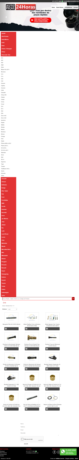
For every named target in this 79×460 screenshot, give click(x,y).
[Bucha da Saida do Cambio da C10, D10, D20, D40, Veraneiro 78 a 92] (52, 378)
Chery (3, 52)
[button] (6, 16)
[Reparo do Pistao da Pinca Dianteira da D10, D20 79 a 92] (52, 398)
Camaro (3, 83)
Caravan (3, 88)
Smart (3, 271)
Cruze (2, 104)
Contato (76, 7)
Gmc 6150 (3, 118)
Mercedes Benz (6, 249)
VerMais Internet (60, 458)
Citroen (4, 182)
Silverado (3, 152)
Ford (3, 197)
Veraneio (3, 173)
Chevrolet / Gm (6, 55)
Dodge (3, 188)
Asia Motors (5, 39)
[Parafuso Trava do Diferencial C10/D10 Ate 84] (52, 337)
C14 (2, 76)
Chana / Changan (7, 49)
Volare (3, 289)
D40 (2, 113)
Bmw (3, 45)
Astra (2, 67)
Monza (2, 134)
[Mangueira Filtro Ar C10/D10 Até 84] (11, 317)
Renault (4, 268)
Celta (2, 90)
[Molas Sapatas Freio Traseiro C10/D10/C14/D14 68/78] (52, 317)
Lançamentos (68, 7)
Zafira (2, 175)
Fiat (3, 194)
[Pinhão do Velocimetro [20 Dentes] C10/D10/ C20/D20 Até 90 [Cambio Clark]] (32, 357)
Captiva (3, 85)
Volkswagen (5, 292)
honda (3, 206)
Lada (3, 231)
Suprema (3, 161)
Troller (3, 286)
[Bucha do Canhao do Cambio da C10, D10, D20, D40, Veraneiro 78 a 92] (11, 398)
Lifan (3, 240)
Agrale (3, 33)
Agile (2, 65)
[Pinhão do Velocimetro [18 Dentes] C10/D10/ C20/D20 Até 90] (11, 357)
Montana (3, 131)
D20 (2, 111)
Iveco (3, 215)
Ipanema (3, 120)
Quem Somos (59, 7)
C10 (2, 74)
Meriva (2, 129)
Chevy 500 (3, 95)
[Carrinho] (77, 10)
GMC (3, 203)
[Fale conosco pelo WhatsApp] (68, 451)
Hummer (4, 209)
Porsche (4, 265)
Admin (76, 458)
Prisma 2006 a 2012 (6, 143)
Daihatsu (4, 185)
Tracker (3, 166)
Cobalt (2, 99)
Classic (3, 97)
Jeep (3, 222)
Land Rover (5, 234)
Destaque (2, 451)
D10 (2, 106)
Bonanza (3, 72)
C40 (2, 81)
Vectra (2, 171)
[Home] (20, 7)
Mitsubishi (5, 255)
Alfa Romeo (5, 36)
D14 (2, 108)
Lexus (3, 237)
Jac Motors (5, 218)
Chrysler (4, 178)
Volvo (3, 295)
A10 (2, 58)
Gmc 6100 (3, 115)
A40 (2, 62)
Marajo (3, 127)
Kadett (2, 122)
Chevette (3, 92)
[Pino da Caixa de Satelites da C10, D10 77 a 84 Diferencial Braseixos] (32, 398)
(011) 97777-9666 (56, 1)
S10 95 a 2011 (4, 150)
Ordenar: (4, 309)
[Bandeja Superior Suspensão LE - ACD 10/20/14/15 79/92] (52, 357)
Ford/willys (5, 200)
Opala (2, 141)
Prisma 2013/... (5, 145)
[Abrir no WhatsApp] (62, 1)
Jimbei (3, 225)
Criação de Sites (69, 458)
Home (53, 7)
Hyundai (4, 212)
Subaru (4, 277)
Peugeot (4, 262)
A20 (2, 60)
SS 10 (2, 159)
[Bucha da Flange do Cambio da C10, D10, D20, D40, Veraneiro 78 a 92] (32, 378)
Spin (2, 157)
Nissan (4, 258)
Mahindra (4, 243)
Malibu (2, 125)
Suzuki (4, 280)
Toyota (4, 283)
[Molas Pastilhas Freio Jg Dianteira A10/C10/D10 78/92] (32, 317)
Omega (3, 136)
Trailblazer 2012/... (5, 168)
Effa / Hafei (5, 191)
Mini (3, 252)
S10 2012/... (4, 148)
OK (73, 298)
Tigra (2, 164)
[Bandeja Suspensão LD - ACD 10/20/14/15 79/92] (11, 378)
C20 (2, 78)
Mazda (3, 246)
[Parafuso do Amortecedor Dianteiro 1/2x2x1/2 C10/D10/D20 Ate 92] (11, 337)
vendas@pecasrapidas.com (71, 1)
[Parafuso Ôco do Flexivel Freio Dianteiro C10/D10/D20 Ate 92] (32, 337)
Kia (2, 228)
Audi (3, 42)
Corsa (2, 102)
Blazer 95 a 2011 (5, 69)
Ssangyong (5, 274)
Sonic (2, 155)
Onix (2, 138)
